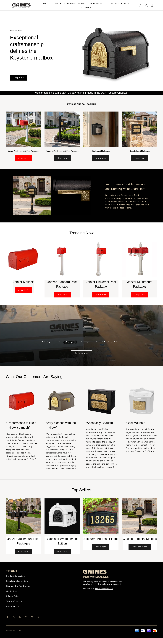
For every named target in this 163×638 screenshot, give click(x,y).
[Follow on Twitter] (14, 616)
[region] (81, 50)
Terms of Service (14, 601)
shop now (18, 67)
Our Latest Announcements (69, 3)
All (44, 3)
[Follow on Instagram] (20, 616)
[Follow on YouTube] (32, 616)
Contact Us (11, 591)
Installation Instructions (17, 581)
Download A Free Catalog (18, 586)
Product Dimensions (15, 576)
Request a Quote (120, 3)
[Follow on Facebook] (7, 616)
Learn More (96, 3)
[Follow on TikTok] (38, 616)
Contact (86, 7)
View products (139, 547)
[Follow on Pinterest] (26, 616)
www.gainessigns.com (104, 589)
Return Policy (12, 606)
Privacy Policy (13, 596)
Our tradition (81, 353)
